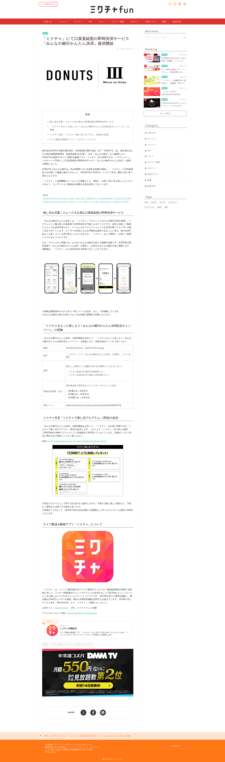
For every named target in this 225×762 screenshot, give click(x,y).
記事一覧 (54, 736)
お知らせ (48, 22)
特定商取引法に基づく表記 (82, 749)
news (45, 33)
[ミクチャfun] (112, 9)
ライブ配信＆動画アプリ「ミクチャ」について (73, 139)
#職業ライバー (47, 644)
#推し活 (80, 644)
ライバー (78, 22)
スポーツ (134, 22)
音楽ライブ (150, 22)
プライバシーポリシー (63, 744)
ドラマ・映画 (117, 22)
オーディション (149, 207)
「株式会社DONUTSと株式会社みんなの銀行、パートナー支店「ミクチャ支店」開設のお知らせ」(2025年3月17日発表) (85, 202)
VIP (90, 22)
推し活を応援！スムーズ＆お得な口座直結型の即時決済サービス (82, 122)
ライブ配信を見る (48, 4)
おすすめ (153, 202)
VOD (146, 202)
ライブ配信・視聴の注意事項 (57, 749)
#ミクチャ (89, 644)
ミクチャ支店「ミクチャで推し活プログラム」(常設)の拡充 (79, 134)
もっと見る (165, 113)
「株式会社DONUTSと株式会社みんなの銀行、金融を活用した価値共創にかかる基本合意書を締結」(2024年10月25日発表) (86, 198)
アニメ (102, 22)
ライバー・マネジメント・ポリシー (83, 747)
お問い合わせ (51, 752)
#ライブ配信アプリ (60, 644)
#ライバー (72, 644)
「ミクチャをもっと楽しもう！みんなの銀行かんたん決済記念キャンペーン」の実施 (89, 128)
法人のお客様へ (60, 747)
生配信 (159, 207)
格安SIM (177, 22)
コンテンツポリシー (82, 744)
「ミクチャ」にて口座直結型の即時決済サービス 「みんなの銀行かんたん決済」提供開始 (99, 736)
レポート (162, 202)
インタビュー (172, 202)
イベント (63, 22)
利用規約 (49, 744)
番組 (166, 207)
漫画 (164, 22)
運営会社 (49, 747)
